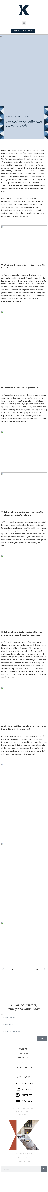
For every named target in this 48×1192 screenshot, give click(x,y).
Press (24, 1062)
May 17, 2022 (23, 116)
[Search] (44, 1169)
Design (9, 116)
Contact (24, 1049)
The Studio (24, 1058)
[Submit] (42, 1038)
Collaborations (24, 1067)
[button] (24, 23)
